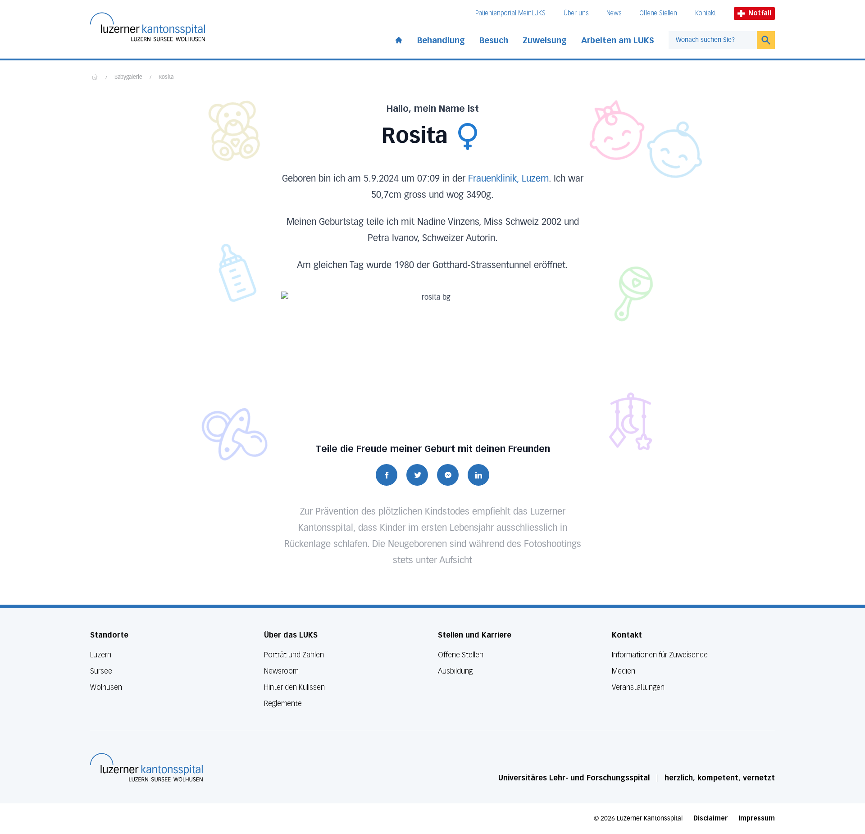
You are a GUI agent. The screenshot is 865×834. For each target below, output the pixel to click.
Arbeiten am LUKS (617, 41)
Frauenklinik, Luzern (508, 178)
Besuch (493, 41)
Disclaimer (710, 818)
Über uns (576, 13)
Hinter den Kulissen (294, 687)
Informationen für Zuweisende (660, 655)
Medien (623, 671)
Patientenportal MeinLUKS (510, 13)
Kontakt (705, 13)
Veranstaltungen (638, 687)
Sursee (101, 671)
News (613, 13)
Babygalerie (128, 77)
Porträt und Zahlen (294, 655)
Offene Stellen (658, 13)
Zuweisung (545, 41)
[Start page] (399, 38)
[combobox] (713, 40)
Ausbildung (455, 671)
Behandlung (441, 41)
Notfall (759, 13)
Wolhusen (106, 687)
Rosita (166, 77)
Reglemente (283, 703)
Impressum (756, 818)
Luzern (100, 655)
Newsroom (281, 671)
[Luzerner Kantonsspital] (146, 767)
